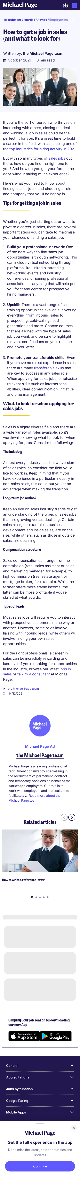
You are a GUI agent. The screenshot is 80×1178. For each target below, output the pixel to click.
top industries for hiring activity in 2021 (42, 149)
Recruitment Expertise (19, 19)
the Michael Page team (23, 688)
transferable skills (49, 368)
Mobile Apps (16, 1112)
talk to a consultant (33, 674)
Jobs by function (19, 1088)
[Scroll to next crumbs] (72, 19)
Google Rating (17, 1100)
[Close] (74, 1128)
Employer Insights (62, 19)
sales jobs (56, 158)
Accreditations (17, 1077)
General (12, 1065)
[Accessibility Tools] (65, 5)
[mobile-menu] (74, 5)
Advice (42, 19)
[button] (32, 897)
